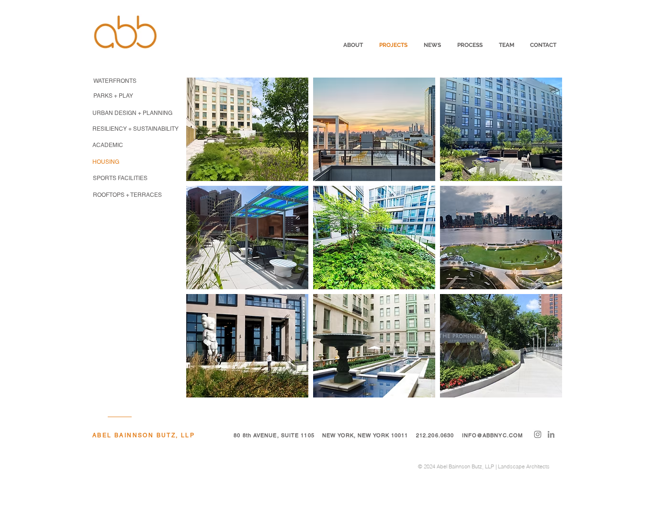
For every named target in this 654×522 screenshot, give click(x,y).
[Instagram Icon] (537, 434)
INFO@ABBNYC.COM (492, 435)
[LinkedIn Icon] (551, 434)
